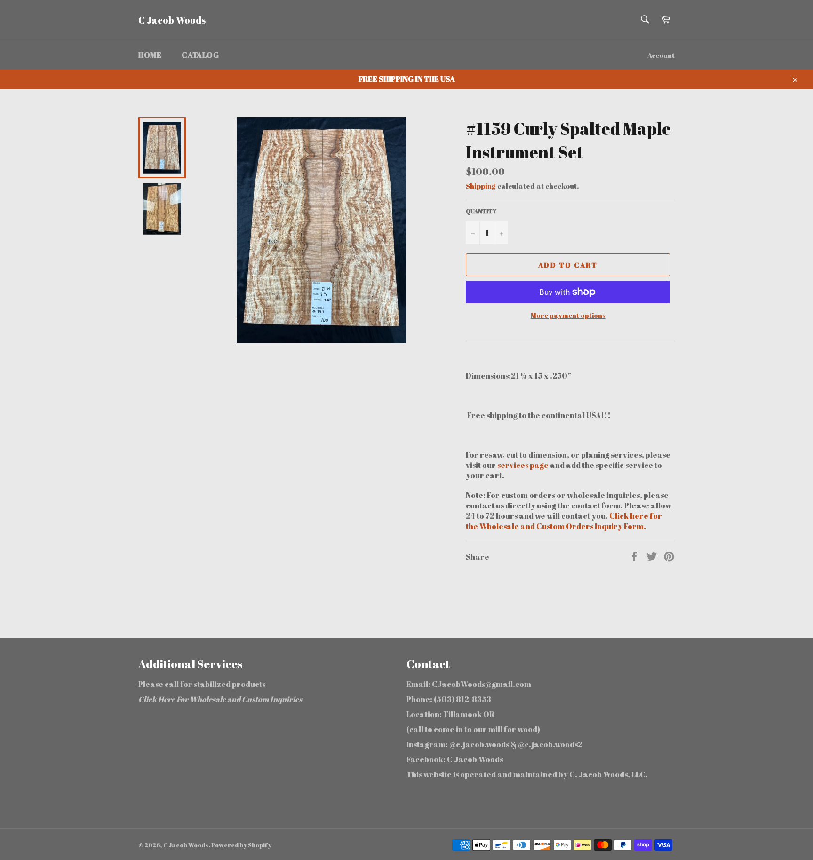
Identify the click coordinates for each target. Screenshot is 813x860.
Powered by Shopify (241, 845)
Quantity (481, 211)
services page (523, 465)
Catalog (200, 55)
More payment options (568, 315)
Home (149, 55)
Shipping (481, 185)
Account (661, 55)
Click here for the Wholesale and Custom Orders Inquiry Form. (564, 521)
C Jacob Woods (172, 20)
